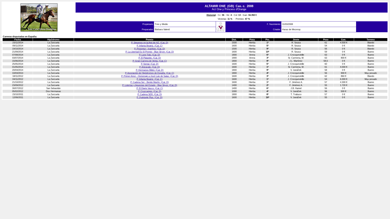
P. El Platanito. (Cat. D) (150, 58)
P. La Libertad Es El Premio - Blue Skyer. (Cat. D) (150, 51)
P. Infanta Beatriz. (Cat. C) (149, 45)
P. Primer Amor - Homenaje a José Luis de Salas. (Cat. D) (149, 76)
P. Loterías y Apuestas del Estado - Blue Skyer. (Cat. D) (149, 85)
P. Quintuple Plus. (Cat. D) (149, 97)
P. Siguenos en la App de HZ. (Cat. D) (149, 42)
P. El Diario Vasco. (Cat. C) (149, 88)
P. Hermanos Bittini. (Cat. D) (150, 70)
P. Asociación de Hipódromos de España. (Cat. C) (149, 73)
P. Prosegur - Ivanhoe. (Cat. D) (149, 48)
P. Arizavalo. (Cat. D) (149, 67)
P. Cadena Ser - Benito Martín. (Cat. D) (149, 82)
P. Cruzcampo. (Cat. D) (149, 91)
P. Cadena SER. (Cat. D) (150, 94)
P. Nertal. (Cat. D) (149, 64)
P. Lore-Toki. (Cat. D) (149, 55)
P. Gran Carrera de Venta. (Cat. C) (150, 61)
